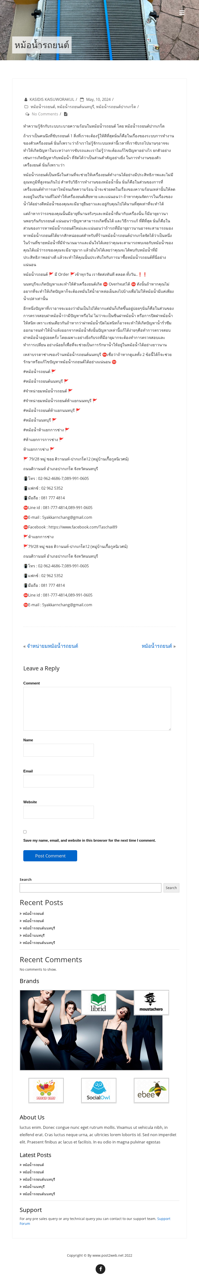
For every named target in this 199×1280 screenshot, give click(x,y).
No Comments (45, 114)
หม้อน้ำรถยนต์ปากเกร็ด (116, 106)
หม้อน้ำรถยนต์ (43, 106)
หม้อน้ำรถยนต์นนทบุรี (75, 106)
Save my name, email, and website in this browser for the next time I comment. (89, 840)
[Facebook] (100, 1269)
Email (28, 771)
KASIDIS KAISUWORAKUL (52, 99)
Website (30, 802)
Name (28, 740)
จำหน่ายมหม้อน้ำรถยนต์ (52, 646)
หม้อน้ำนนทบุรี (34, 935)
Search (26, 879)
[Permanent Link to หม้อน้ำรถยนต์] (67, 114)
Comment (31, 683)
